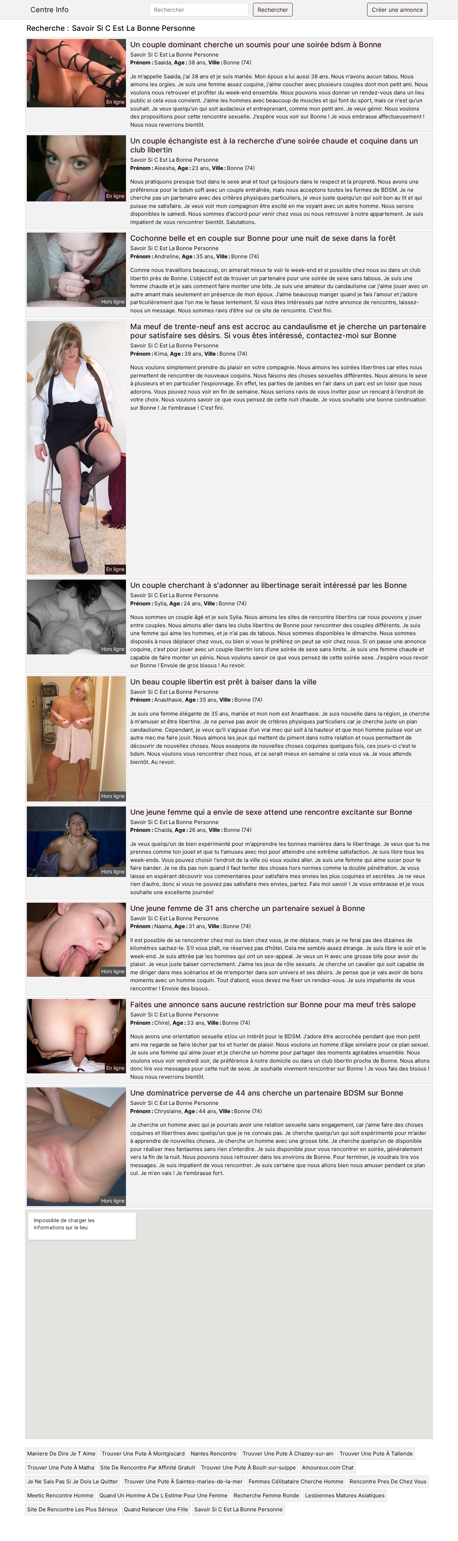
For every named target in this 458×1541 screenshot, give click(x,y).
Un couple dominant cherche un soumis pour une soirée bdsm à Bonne (255, 44)
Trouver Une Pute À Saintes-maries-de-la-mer (183, 1481)
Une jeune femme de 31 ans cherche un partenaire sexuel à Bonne (247, 908)
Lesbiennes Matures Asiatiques (345, 1495)
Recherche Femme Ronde (266, 1495)
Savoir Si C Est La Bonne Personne (238, 1509)
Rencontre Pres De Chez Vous (388, 1481)
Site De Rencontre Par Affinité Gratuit (147, 1467)
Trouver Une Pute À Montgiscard (143, 1453)
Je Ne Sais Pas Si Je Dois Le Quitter (72, 1481)
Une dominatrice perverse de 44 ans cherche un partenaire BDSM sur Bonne (266, 1092)
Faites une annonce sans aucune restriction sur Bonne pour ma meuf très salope (273, 1004)
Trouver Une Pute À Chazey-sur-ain (288, 1453)
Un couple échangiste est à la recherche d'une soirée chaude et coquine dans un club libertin (274, 145)
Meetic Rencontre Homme (60, 1495)
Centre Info (49, 9)
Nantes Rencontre (214, 1453)
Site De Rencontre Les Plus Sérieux (72, 1509)
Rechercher (273, 9)
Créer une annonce (397, 9)
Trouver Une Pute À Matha (60, 1467)
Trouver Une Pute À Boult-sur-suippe (248, 1467)
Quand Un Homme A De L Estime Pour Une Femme (163, 1495)
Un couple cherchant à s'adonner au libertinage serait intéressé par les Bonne (268, 585)
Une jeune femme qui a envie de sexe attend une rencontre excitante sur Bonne (271, 812)
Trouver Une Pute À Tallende (376, 1453)
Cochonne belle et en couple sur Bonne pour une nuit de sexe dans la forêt (263, 238)
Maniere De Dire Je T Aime (61, 1453)
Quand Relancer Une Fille (156, 1509)
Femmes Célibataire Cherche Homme (296, 1481)
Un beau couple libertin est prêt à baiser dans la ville (223, 681)
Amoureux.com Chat (328, 1467)
